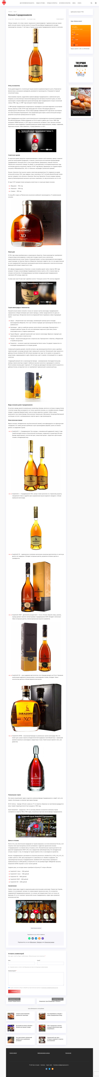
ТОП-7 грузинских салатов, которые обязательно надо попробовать (54, 1027)
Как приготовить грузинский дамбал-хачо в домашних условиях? (24, 1039)
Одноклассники (39, 938)
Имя (9, 960)
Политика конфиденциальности (49, 987)
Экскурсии (68, 1053)
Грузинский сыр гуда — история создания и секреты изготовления (55, 1039)
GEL (81, 48)
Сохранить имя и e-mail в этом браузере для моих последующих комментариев (29, 967)
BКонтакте (46, 1069)
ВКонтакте (33, 938)
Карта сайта (49, 1065)
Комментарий (12, 971)
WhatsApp (29, 938)
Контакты (43, 1065)
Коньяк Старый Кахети (14, 1001)
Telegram (36, 938)
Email (38, 960)
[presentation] (87, 101)
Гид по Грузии (10, 3)
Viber (43, 938)
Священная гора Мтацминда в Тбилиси (49, 1001)
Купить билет (13, 1053)
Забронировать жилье (44, 1053)
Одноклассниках (49, 942)
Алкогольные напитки (36, 928)
